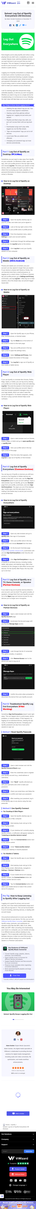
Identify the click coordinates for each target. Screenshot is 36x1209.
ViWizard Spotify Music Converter (11, 921)
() (25, 25)
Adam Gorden (11, 19)
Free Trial (16, 975)
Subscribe (29, 1151)
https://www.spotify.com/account (12, 550)
